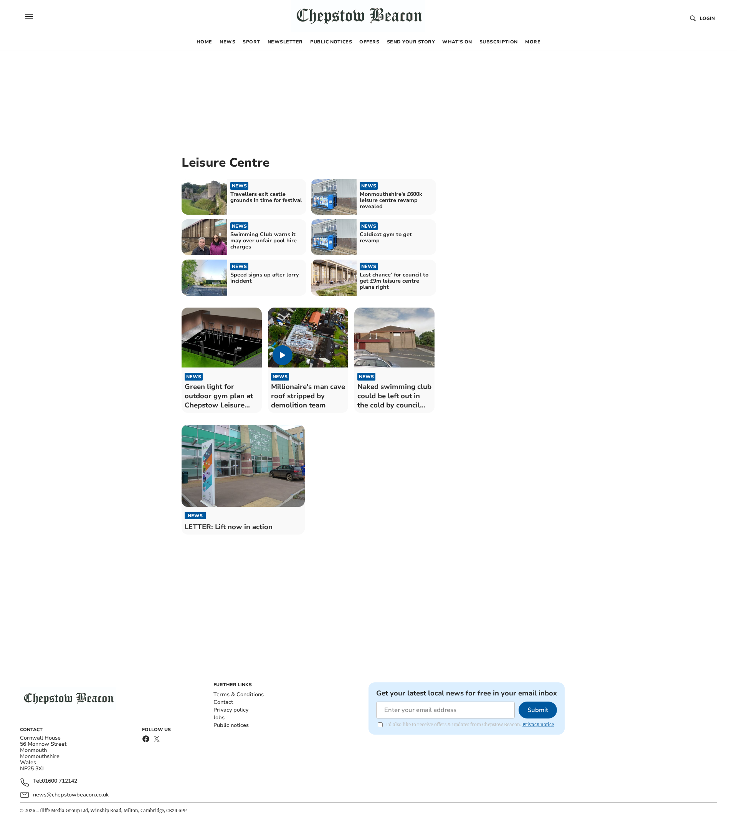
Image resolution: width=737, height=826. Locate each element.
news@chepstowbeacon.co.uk (71, 794)
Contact (223, 702)
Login (707, 18)
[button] (29, 16)
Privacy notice (538, 724)
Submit (537, 710)
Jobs (219, 717)
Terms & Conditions (238, 694)
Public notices (231, 725)
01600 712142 (59, 781)
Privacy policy (230, 709)
